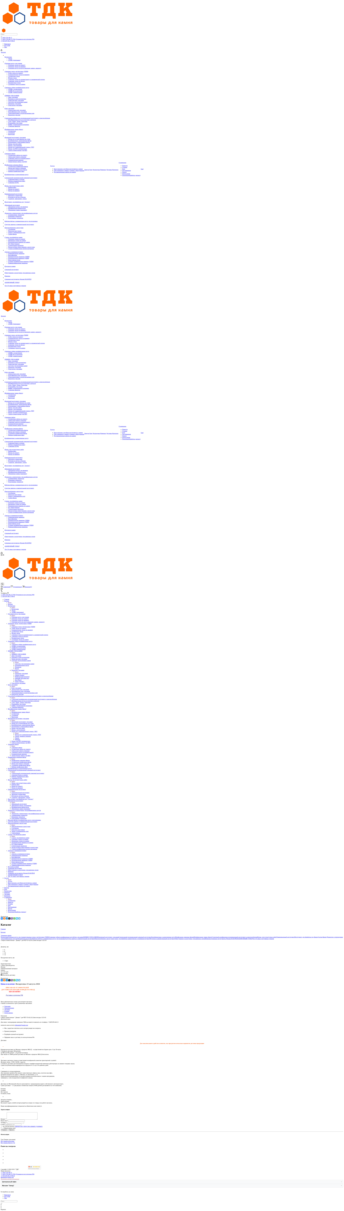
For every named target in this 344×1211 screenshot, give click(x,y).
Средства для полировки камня (24, 664)
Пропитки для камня (21, 673)
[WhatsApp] (14, 918)
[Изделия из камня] (27, 265)
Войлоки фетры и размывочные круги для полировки (48, 938)
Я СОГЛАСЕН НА (23, 1126)
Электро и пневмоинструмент (20, 854)
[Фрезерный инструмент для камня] (27, 136)
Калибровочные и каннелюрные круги (163, 937)
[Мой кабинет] (1, 50)
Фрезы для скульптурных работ (21, 783)
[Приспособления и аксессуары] (27, 226)
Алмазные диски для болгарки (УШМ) (23, 627)
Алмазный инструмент (168, 938)
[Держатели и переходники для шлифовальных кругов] (27, 211)
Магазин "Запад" (8, 1185)
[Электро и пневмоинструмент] (27, 250)
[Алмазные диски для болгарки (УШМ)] (27, 70)
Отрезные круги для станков (20, 617)
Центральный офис (9, 1182)
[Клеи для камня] (27, 107)
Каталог (10, 604)
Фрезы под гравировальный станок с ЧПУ (28, 734)
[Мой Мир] (7, 918)
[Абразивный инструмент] (27, 203)
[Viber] (12, 918)
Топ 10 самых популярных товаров (263, 938)
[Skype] (17, 918)
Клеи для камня (16, 688)
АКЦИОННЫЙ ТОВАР (245, 938)
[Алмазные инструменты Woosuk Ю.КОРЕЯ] (27, 277)
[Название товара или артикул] (1, 36)
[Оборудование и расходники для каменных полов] (27, 271)
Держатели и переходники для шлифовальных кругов (27, 813)
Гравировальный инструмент (20, 792)
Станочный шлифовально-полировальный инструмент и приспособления (34, 699)
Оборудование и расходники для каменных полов (190, 938)
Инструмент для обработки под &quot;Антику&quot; (310, 937)
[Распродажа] (27, 55)
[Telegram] (19, 918)
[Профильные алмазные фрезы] (27, 163)
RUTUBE (7, 45)
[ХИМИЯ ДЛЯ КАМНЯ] (27, 94)
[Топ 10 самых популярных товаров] (27, 284)
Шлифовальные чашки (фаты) (20, 712)
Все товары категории (7, 1141)
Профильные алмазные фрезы (20, 760)
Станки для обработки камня (20, 838)
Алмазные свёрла (16, 747)
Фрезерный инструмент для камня (22, 722)
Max (5, 47)
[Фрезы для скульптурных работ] (27, 184)
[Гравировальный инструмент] (27, 192)
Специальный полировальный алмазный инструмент (27, 773)
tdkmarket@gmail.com (21, 1025)
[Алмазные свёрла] (27, 152)
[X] (9, 918)
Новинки (208, 938)
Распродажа (15, 609)
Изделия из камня (155, 938)
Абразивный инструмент (19, 804)
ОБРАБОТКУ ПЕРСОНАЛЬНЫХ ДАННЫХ (29, 1126)
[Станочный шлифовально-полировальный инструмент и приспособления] (27, 116)
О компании (11, 900)
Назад (9, 602)
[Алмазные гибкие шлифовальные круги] (27, 86)
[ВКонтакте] (2, 918)
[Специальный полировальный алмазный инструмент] (27, 176)
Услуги (10, 881)
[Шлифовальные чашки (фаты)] (27, 128)
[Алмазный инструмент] (27, 268)
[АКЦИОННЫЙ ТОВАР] (27, 281)
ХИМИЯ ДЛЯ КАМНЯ (18, 654)
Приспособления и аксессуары (20, 826)
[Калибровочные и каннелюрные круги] (27, 173)
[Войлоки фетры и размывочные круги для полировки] (27, 220)
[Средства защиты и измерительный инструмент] (27, 223)
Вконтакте (7, 44)
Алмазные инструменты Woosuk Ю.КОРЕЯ (224, 938)
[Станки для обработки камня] (27, 236)
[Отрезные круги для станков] (27, 62)
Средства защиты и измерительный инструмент (80, 938)
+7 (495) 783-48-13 (6, 37)
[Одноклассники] (4, 918)
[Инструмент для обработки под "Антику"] (27, 200)
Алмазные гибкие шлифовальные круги (23, 644)
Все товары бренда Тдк (8, 1143)
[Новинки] (27, 274)
